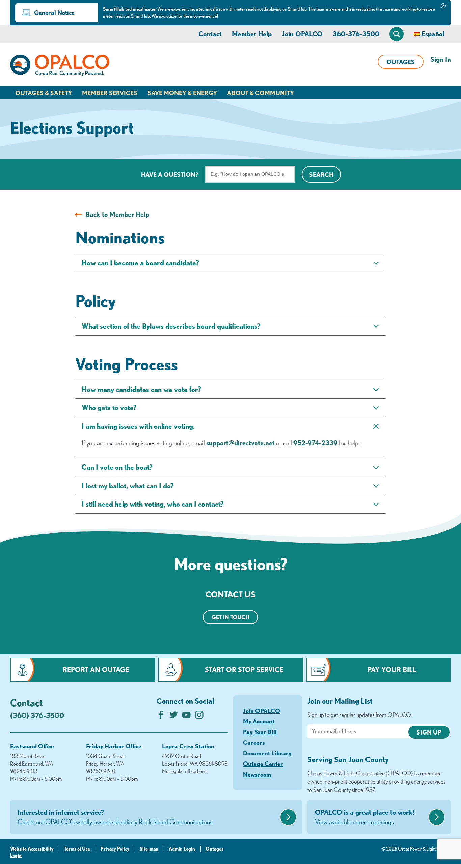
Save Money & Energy (182, 92)
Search (321, 174)
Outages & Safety (43, 92)
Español (433, 34)
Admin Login (182, 849)
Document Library (267, 753)
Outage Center (263, 763)
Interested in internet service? (116, 817)
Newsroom (257, 774)
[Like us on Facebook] (161, 716)
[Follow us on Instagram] (199, 716)
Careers (254, 742)
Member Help (252, 34)
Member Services (109, 92)
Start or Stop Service (244, 669)
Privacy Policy (115, 849)
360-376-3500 (356, 34)
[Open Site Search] (396, 34)
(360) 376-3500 (37, 715)
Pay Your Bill (392, 669)
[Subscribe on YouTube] (186, 716)
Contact (210, 34)
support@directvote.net (240, 443)
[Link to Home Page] (59, 66)
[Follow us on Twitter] (173, 716)
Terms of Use (77, 849)
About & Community (260, 92)
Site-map (149, 849)
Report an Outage (96, 669)
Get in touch (230, 617)
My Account (258, 721)
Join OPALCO (302, 34)
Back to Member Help (117, 214)
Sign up (428, 732)
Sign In (440, 59)
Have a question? (169, 174)
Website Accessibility (32, 849)
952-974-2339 (315, 443)
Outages (400, 61)
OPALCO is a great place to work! (364, 817)
